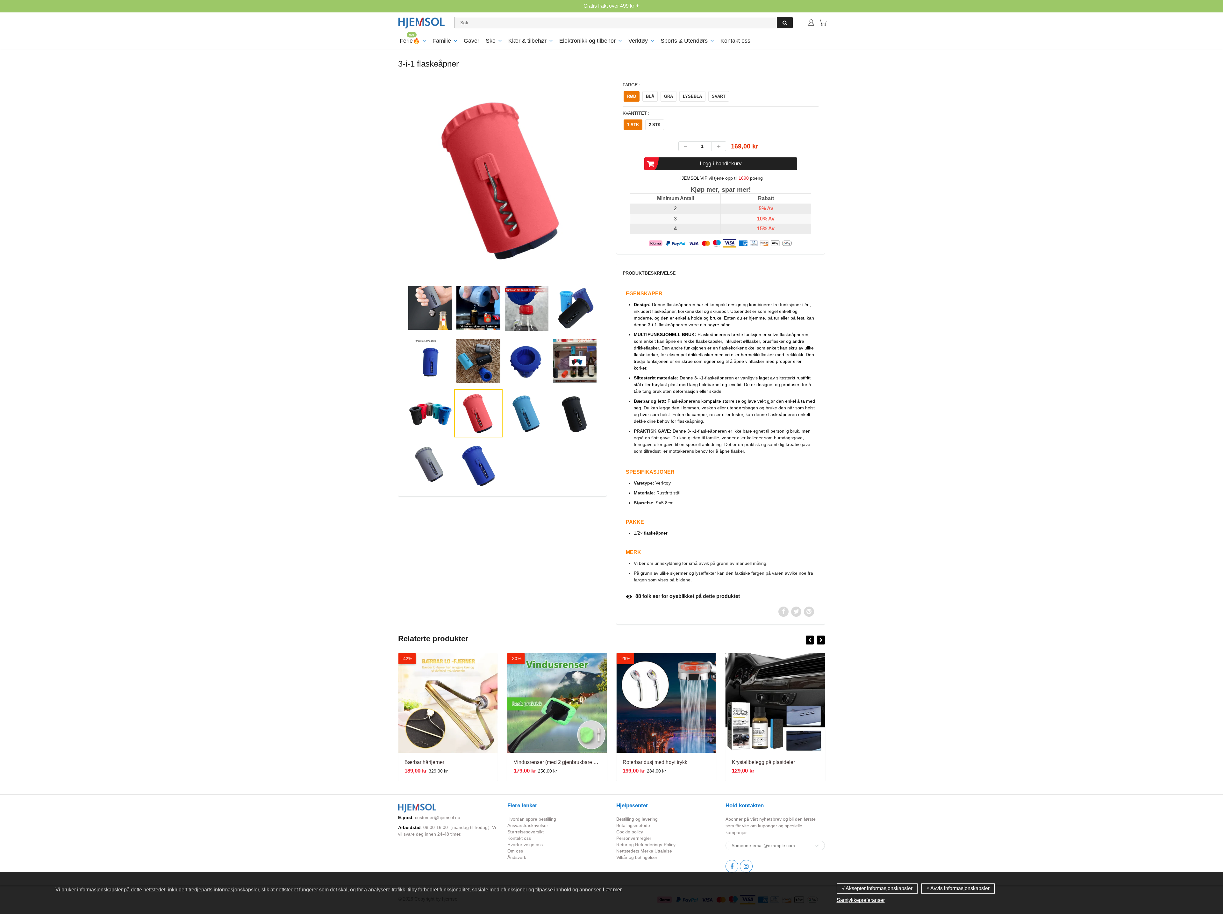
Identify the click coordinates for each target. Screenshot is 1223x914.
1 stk (633, 124)
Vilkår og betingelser (636, 857)
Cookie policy (629, 831)
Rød (631, 96)
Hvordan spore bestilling (531, 819)
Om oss (515, 850)
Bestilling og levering (637, 819)
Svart (719, 96)
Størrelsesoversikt (525, 831)
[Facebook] (732, 866)
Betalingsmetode (633, 825)
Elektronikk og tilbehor (587, 41)
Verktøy (638, 41)
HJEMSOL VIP (692, 178)
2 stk (655, 124)
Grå (668, 96)
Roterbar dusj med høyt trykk (655, 762)
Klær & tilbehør (527, 41)
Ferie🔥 (410, 41)
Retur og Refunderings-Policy (646, 844)
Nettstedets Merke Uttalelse (644, 850)
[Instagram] (746, 866)
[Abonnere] (817, 846)
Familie (442, 41)
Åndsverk (516, 857)
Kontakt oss (735, 41)
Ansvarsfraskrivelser (527, 825)
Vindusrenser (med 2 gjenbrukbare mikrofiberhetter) (572, 762)
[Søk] (785, 22)
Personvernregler (633, 838)
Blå (650, 96)
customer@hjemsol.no (437, 817)
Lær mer (612, 889)
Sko (491, 41)
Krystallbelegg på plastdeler (763, 762)
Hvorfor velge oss (525, 844)
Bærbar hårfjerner (424, 762)
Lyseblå (692, 96)
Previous (383, 207)
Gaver (471, 41)
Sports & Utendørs (684, 41)
